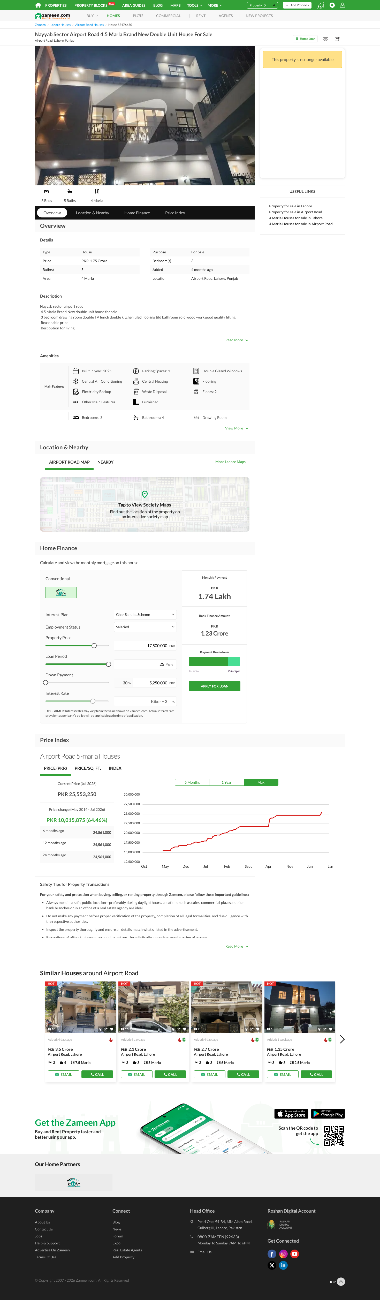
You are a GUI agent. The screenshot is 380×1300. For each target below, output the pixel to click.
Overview (52, 212)
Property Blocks (94, 5)
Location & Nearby (92, 212)
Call (99, 1074)
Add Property (123, 1257)
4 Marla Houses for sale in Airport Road (301, 224)
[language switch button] (320, 5)
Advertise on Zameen (52, 1250)
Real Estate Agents (127, 1250)
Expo (116, 1243)
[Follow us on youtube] (296, 1258)
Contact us (44, 1229)
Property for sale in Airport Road (295, 212)
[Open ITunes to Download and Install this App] (292, 1117)
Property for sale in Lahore (290, 206)
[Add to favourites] (111, 1029)
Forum (117, 1236)
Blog (158, 5)
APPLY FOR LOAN (215, 686)
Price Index (175, 212)
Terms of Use (45, 1257)
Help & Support (47, 1243)
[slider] (94, 645)
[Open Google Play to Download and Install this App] (328, 1117)
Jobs (38, 1236)
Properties (56, 5)
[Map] (100, 1029)
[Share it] (106, 1029)
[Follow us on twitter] (273, 1269)
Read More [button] (234, 340)
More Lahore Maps (230, 461)
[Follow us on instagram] (284, 1258)
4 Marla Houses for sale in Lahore (296, 218)
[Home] (38, 5)
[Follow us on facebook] (273, 1258)
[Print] (325, 38)
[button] (145, 614)
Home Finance (137, 212)
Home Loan (307, 39)
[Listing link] (80, 1031)
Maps (175, 5)
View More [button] (234, 428)
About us (42, 1222)
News (116, 1229)
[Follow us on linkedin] (284, 1269)
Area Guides (134, 5)
